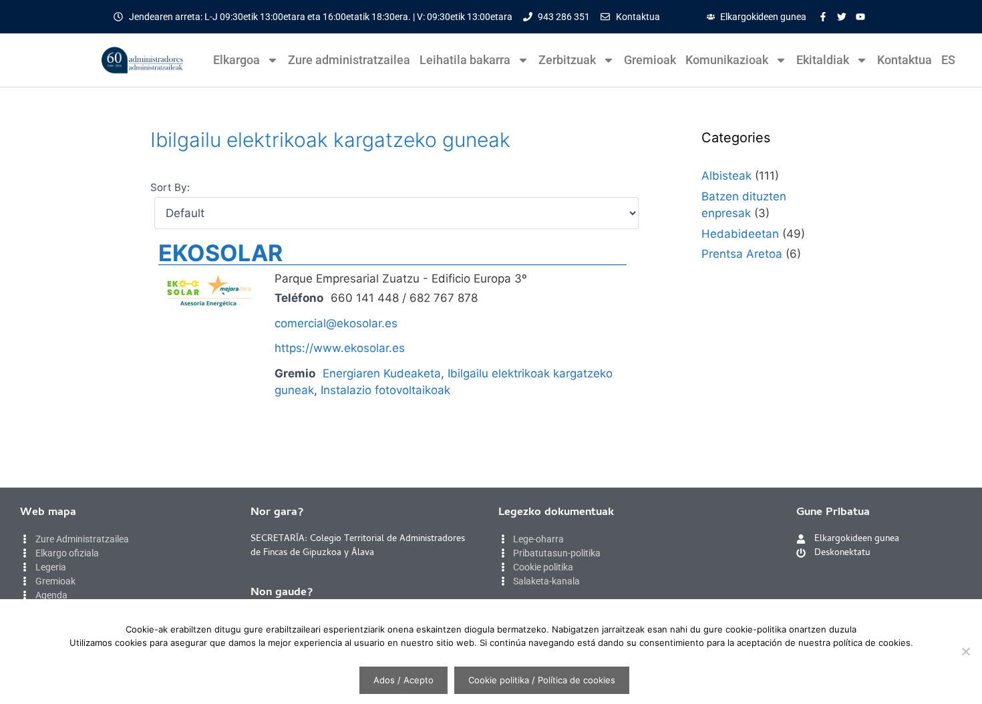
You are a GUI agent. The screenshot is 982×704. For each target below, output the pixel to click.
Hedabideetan (740, 233)
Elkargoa (236, 60)
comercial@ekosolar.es (336, 323)
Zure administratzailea (349, 60)
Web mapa (48, 513)
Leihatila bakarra (465, 60)
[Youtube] (860, 16)
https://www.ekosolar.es (340, 348)
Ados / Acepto (403, 680)
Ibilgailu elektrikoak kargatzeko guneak (330, 140)
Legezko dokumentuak (556, 513)
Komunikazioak (726, 60)
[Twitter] (841, 16)
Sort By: (170, 187)
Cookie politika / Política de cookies (541, 680)
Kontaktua (904, 60)
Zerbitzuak (567, 60)
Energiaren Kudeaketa (382, 373)
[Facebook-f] (823, 16)
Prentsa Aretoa (741, 253)
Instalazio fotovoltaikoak (385, 390)
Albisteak (726, 175)
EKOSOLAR (220, 253)
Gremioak (650, 60)
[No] (965, 651)
